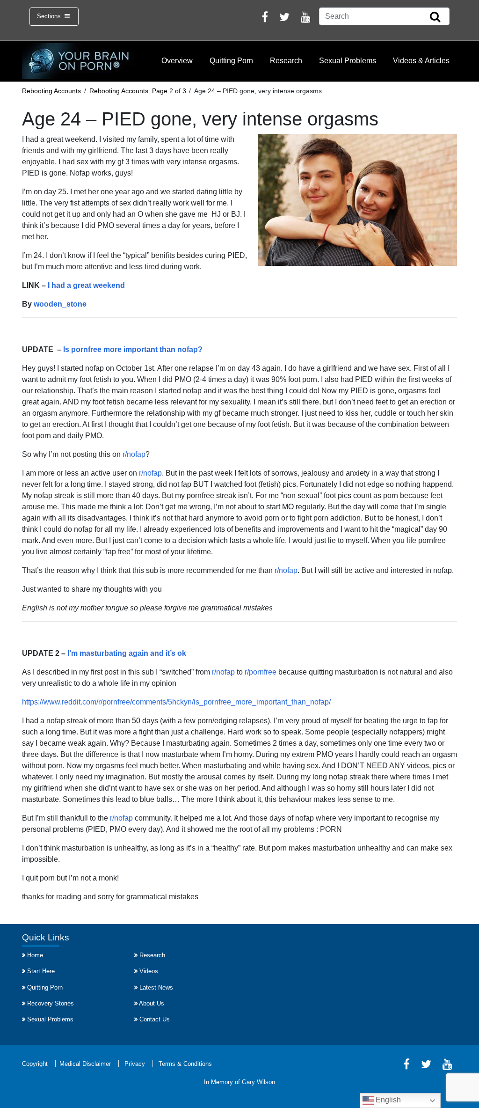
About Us (151, 1003)
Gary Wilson (258, 1082)
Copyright (35, 1063)
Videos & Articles (421, 61)
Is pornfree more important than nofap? (133, 349)
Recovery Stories (50, 1003)
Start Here (41, 971)
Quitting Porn (231, 61)
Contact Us (154, 1019)
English (387, 1100)
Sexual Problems (347, 61)
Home (35, 955)
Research (286, 61)
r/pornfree (260, 672)
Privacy (134, 1063)
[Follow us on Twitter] (284, 18)
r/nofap (134, 454)
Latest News (156, 987)
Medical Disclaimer (85, 1063)
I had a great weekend (86, 285)
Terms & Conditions (185, 1063)
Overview (177, 61)
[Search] (435, 17)
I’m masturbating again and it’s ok (126, 653)
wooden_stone (60, 304)
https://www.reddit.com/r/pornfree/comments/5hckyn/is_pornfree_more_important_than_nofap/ (176, 702)
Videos (148, 971)
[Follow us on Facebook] (265, 18)
